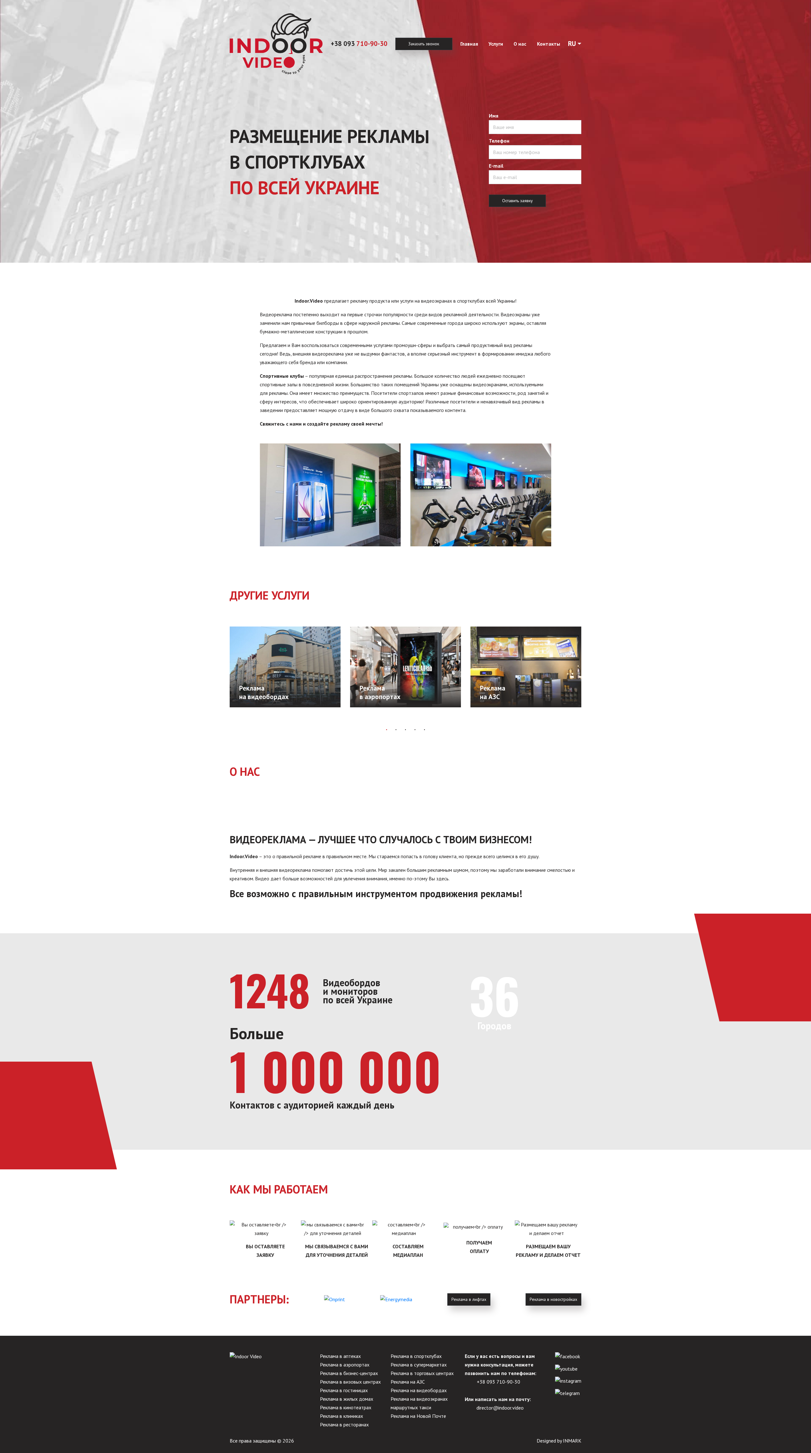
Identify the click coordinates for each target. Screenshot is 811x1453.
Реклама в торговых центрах (422, 1373)
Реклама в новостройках (553, 1299)
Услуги (496, 44)
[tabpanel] (285, 667)
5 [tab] (424, 729)
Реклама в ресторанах (344, 1424)
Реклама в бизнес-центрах (349, 1373)
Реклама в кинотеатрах (345, 1407)
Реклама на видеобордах (419, 1390)
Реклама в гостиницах (344, 1390)
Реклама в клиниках (341, 1416)
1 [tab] (386, 729)
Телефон (499, 140)
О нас (520, 44)
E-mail (496, 165)
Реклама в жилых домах (346, 1399)
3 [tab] (405, 729)
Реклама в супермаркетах (419, 1364)
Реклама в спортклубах (416, 1356)
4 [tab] (415, 729)
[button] (574, 44)
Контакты (548, 44)
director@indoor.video (500, 1408)
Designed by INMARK (559, 1440)
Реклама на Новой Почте (418, 1416)
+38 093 (359, 43)
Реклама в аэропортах (344, 1364)
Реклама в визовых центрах (350, 1382)
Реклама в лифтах (468, 1299)
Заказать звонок (423, 44)
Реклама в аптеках (340, 1356)
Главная (469, 44)
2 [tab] (396, 729)
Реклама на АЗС (408, 1382)
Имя (493, 115)
